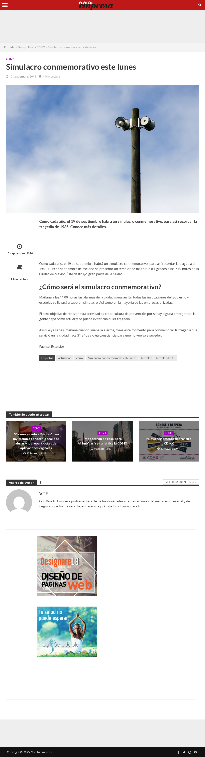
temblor (146, 358)
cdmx (79, 358)
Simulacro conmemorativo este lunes (112, 358)
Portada (9, 47)
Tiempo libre (25, 47)
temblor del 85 (165, 358)
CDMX (41, 47)
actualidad (64, 358)
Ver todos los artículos (181, 481)
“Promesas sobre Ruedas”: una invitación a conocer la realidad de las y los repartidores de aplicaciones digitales (36, 441)
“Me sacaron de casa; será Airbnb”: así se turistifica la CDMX (102, 441)
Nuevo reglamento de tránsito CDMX (168, 441)
